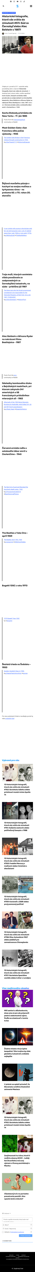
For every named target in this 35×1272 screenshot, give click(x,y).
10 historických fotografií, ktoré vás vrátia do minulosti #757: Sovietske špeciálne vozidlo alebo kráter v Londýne (17, 974)
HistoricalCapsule (24, 142)
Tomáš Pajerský (12, 33)
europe (25, 673)
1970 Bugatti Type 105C (12, 618)
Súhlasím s (14, 1232)
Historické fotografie (8, 13)
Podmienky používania (23, 1256)
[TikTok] (24, 1)
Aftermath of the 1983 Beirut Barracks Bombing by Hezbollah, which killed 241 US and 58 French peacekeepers (17, 404)
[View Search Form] (3, 6)
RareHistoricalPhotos (12, 494)
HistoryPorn (22, 300)
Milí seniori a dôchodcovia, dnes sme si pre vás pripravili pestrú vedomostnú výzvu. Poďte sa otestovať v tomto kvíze (16, 1016)
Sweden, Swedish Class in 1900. (14, 671)
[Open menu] (31, 6)
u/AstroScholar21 (11, 300)
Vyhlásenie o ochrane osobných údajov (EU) (17, 1259)
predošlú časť (9, 718)
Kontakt (23, 1255)
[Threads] (20, 1)
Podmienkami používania (17, 1232)
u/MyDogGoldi (10, 235)
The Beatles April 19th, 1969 (13, 540)
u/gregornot (9, 542)
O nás (17, 1255)
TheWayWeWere (21, 235)
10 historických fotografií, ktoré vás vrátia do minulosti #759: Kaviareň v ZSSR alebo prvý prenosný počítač (16, 900)
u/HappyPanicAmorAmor (13, 673)
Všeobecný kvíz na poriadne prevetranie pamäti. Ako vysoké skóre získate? (16, 1196)
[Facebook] (10, 1)
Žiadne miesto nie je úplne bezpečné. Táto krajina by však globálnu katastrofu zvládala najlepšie (17, 1052)
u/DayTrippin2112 (11, 142)
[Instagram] (14, 1)
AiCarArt (9, 621)
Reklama (11, 1255)
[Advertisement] (17, 739)
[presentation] (17, 772)
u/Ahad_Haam (10, 409)
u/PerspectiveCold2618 (13, 492)
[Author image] (3, 34)
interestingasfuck (19, 120)
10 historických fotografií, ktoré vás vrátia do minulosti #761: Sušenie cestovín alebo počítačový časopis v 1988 (16, 826)
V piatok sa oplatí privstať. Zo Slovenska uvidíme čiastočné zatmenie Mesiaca (17, 1086)
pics (15, 375)
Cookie (17, 1257)
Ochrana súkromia (11, 1256)
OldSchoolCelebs (20, 542)
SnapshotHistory (21, 409)
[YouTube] (17, 1)
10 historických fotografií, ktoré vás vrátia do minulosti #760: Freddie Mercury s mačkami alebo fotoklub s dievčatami (16, 863)
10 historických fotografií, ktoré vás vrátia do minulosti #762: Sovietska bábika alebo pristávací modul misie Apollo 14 (17, 790)
